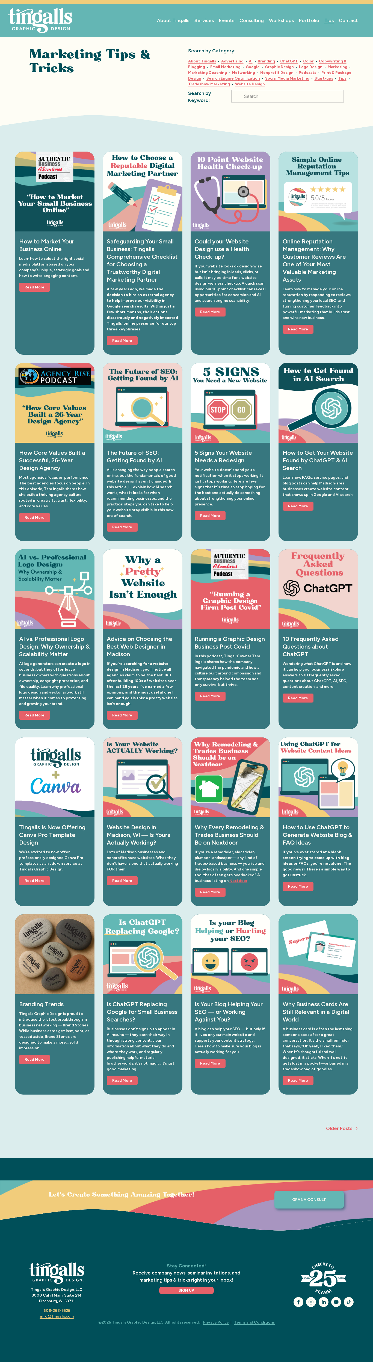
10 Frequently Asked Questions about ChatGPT (311, 646)
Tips (329, 20)
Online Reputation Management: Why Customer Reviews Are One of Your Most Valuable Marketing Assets (314, 260)
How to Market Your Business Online (46, 245)
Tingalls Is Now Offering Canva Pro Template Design (52, 835)
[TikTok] (349, 1302)
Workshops (281, 20)
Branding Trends (41, 1004)
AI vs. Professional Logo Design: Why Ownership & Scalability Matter (54, 646)
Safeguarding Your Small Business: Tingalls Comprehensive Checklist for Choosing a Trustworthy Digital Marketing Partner (142, 260)
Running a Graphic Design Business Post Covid (230, 642)
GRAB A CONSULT (309, 1199)
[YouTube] (336, 1302)
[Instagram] (311, 1302)
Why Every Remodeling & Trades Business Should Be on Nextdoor (229, 835)
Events (226, 20)
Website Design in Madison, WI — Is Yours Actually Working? (138, 835)
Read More (35, 287)
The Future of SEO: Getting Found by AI (134, 456)
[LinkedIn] (323, 1302)
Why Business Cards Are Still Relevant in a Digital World (316, 1012)
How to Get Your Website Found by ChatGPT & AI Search (318, 460)
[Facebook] (298, 1302)
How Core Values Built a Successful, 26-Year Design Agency (52, 460)
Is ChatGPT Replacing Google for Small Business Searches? (142, 1012)
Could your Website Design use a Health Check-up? (222, 249)
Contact (348, 20)
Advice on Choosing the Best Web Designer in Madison (139, 646)
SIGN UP (186, 1290)
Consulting (251, 20)
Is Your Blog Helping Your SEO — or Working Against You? (229, 1012)
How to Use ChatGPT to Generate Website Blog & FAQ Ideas (317, 835)
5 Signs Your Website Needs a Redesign (223, 456)
